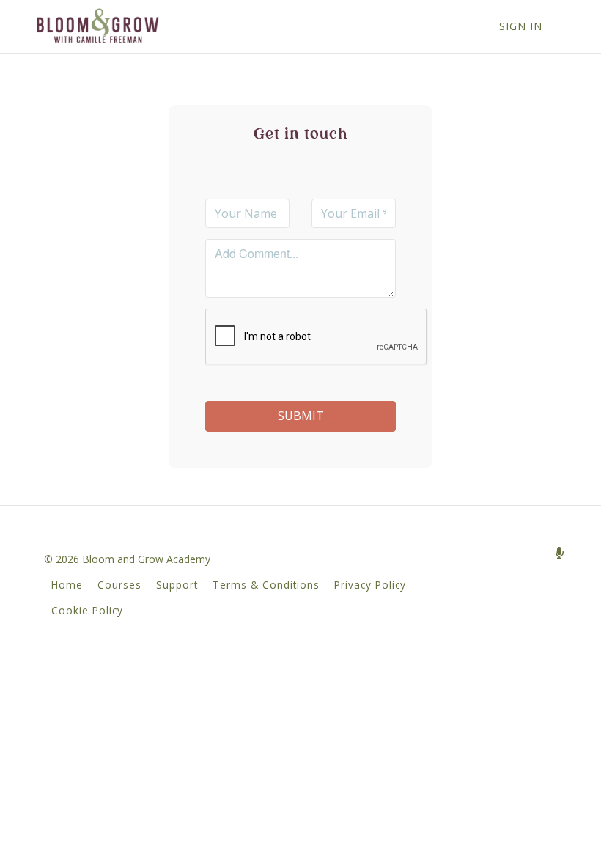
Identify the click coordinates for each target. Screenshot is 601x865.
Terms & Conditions (266, 585)
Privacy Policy (370, 585)
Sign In (520, 26)
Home (67, 585)
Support (177, 585)
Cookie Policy (87, 610)
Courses (119, 585)
